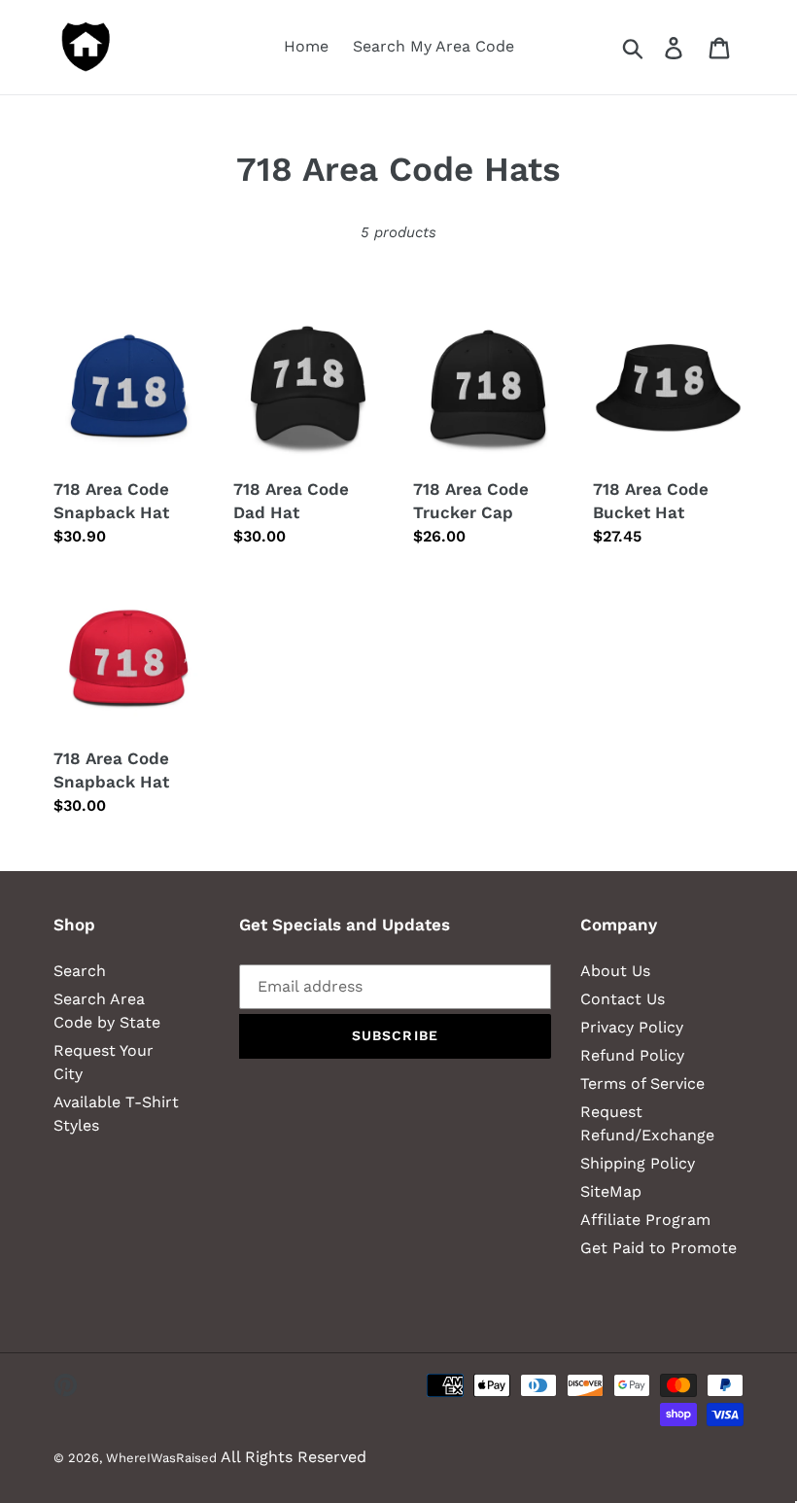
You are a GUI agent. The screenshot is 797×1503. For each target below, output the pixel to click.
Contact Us (622, 999)
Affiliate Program (645, 1219)
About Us (615, 970)
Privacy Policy (631, 1027)
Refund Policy (632, 1055)
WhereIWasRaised (161, 1458)
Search (79, 970)
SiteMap (610, 1191)
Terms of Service (642, 1083)
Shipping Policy (637, 1163)
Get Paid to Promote (658, 1248)
